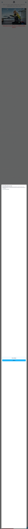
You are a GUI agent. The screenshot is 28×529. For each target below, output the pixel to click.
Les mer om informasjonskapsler (5, 189)
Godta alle (14, 360)
